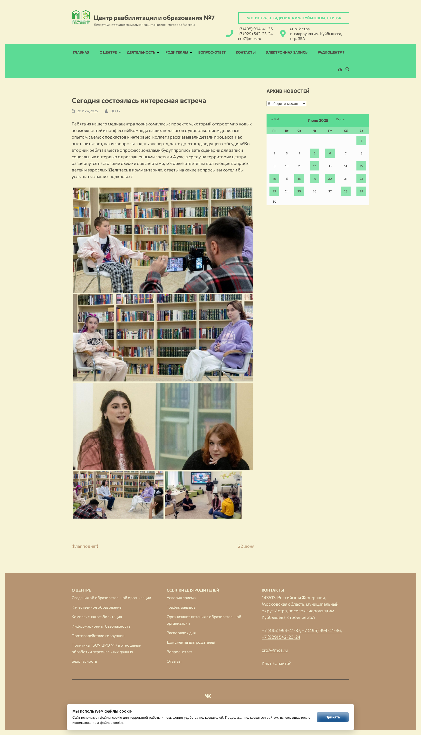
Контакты (246, 52)
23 (274, 191)
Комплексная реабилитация (97, 616)
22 (361, 178)
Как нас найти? (276, 663)
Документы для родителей (191, 642)
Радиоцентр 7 (331, 52)
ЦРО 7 (115, 111)
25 (299, 191)
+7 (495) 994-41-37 (281, 630)
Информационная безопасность (101, 626)
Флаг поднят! (85, 546)
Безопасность (84, 661)
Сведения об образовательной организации (111, 597)
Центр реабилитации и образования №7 (154, 17)
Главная (81, 52)
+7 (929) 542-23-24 (255, 33)
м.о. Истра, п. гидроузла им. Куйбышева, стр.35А (294, 18)
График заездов (181, 607)
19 (314, 178)
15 (361, 166)
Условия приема (181, 597)
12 (314, 166)
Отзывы (174, 661)
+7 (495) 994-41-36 (255, 28)
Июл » (340, 119)
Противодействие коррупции (98, 635)
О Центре (108, 52)
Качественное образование (96, 607)
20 (330, 178)
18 (299, 178)
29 (361, 191)
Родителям (176, 52)
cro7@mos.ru (249, 38)
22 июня (246, 546)
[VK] (208, 697)
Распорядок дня (181, 632)
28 (345, 191)
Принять (332, 717)
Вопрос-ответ (212, 52)
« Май (275, 119)
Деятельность (141, 52)
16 (274, 178)
